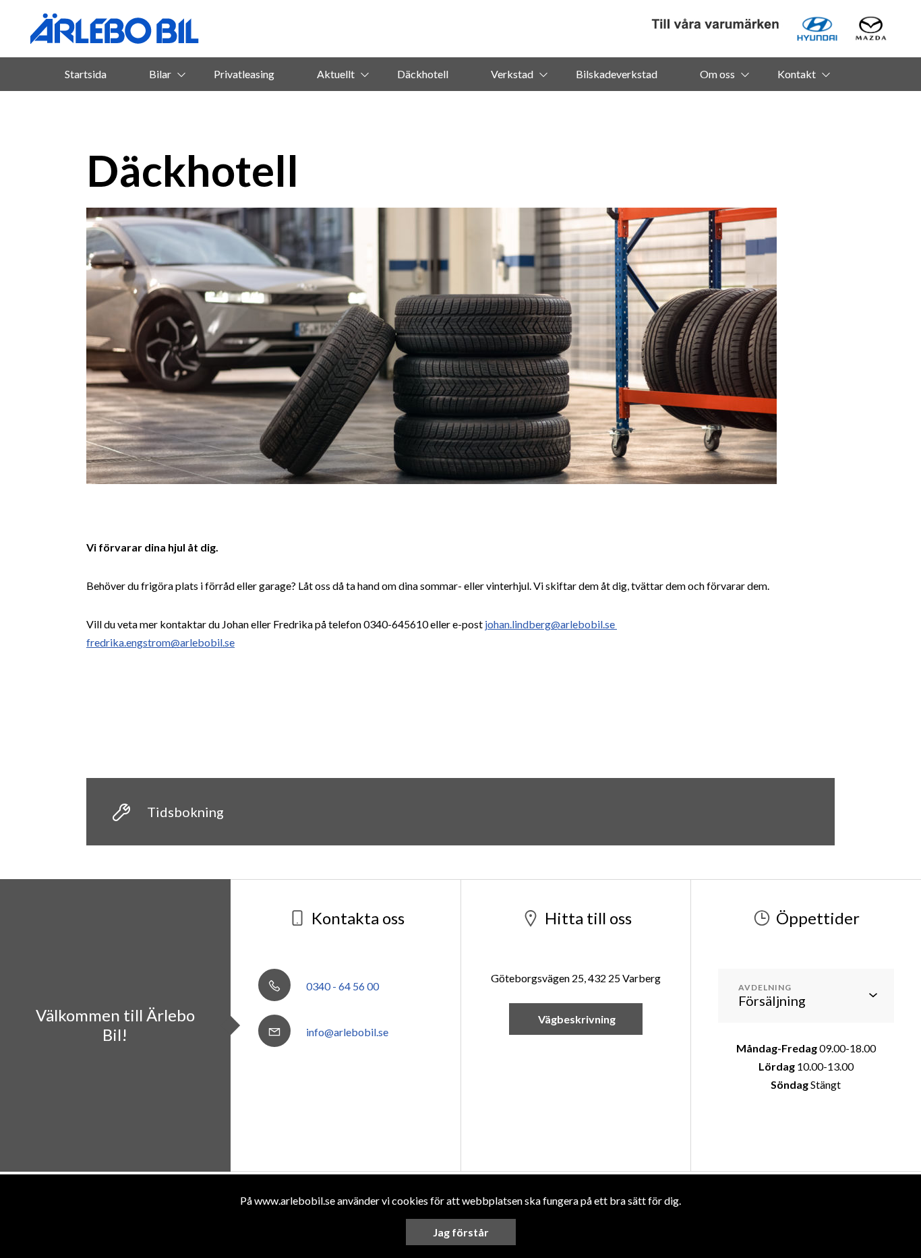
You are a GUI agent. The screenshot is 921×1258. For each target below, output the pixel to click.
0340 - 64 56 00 (341, 986)
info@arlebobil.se (346, 1031)
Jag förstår (461, 1232)
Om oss (717, 73)
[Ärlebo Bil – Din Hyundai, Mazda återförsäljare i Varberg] (114, 28)
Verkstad (512, 73)
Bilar (160, 73)
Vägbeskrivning (576, 1019)
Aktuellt (336, 73)
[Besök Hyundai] (817, 28)
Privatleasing (244, 73)
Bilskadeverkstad (616, 73)
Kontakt (796, 73)
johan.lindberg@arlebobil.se (551, 624)
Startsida (86, 73)
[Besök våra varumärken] (716, 24)
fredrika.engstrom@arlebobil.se (160, 642)
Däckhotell (422, 73)
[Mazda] (871, 28)
